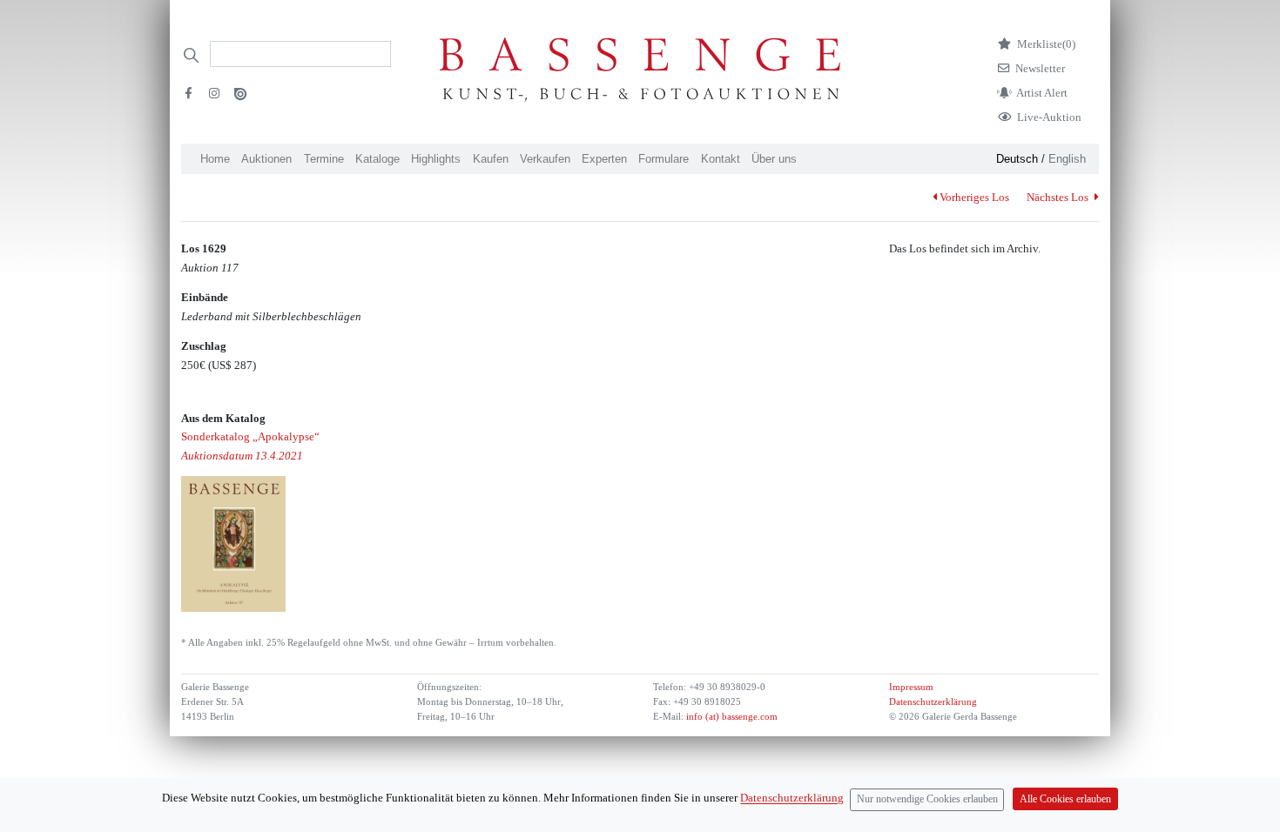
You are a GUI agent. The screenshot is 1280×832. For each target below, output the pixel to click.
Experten (604, 158)
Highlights (436, 158)
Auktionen (266, 158)
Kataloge (377, 158)
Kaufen (491, 158)
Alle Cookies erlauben (1065, 799)
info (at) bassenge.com (731, 716)
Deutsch (1017, 158)
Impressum (911, 687)
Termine (324, 158)
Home (215, 158)
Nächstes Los (1059, 197)
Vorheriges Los (974, 197)
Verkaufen (545, 158)
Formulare (663, 158)
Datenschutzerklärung (933, 702)
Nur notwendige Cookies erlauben (927, 799)
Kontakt (720, 158)
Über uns (774, 158)
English (1067, 158)
